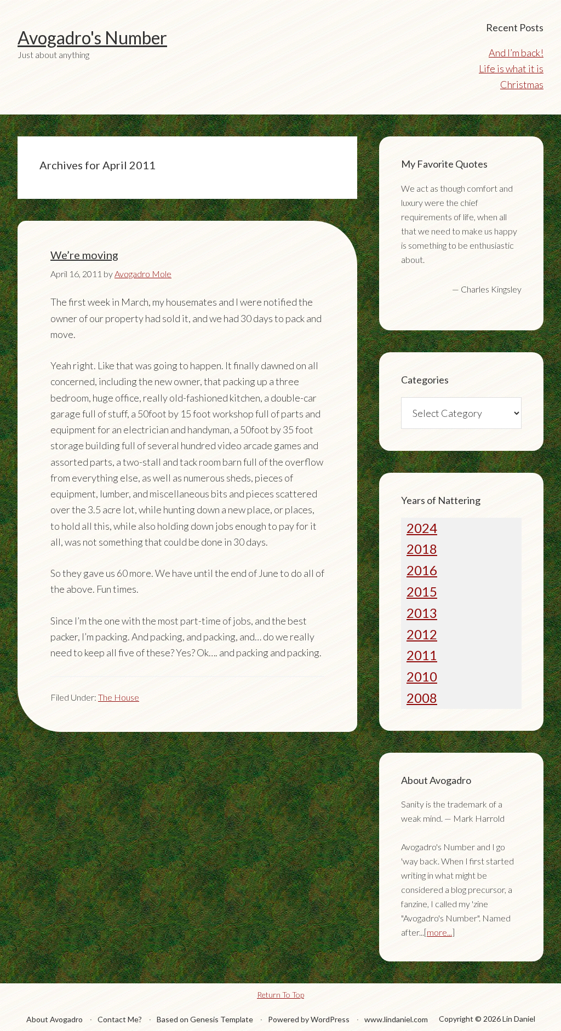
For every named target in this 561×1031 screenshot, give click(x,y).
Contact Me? (120, 1019)
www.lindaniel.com (396, 1019)
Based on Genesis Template (205, 1019)
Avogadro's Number (92, 37)
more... (439, 932)
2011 (422, 655)
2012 (422, 634)
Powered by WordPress (309, 1019)
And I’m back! (516, 53)
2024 (422, 528)
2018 (422, 549)
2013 (422, 613)
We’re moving (84, 254)
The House (118, 697)
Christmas (521, 84)
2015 (422, 591)
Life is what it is (511, 68)
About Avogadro (54, 1019)
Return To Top (280, 994)
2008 (422, 698)
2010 (422, 676)
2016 (422, 570)
